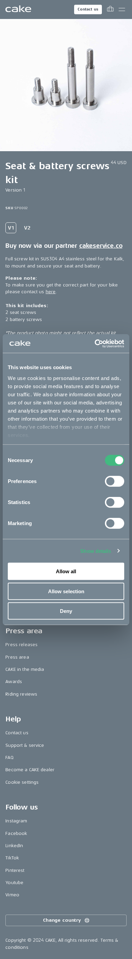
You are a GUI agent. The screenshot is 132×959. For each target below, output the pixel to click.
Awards (13, 681)
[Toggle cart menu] (110, 9)
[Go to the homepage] (18, 9)
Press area (17, 657)
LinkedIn (14, 845)
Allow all (66, 571)
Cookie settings (22, 782)
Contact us (88, 9)
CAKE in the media (24, 669)
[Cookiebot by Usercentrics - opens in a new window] (95, 343)
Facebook (16, 833)
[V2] (27, 227)
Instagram (16, 820)
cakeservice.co (100, 245)
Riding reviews (21, 694)
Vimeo (12, 894)
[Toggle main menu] (122, 9)
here (51, 291)
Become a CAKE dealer (29, 769)
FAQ (9, 757)
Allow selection (66, 591)
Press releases (21, 644)
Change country (62, 920)
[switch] (114, 481)
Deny (66, 611)
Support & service (24, 745)
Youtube (14, 882)
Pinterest (14, 870)
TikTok (12, 857)
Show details (95, 551)
